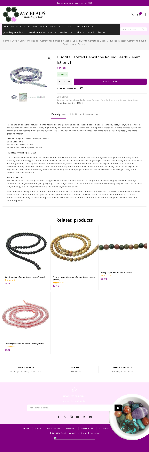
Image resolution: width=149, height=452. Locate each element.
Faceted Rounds (91, 100)
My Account (53, 428)
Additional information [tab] (84, 114)
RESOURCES (87, 428)
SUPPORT (71, 428)
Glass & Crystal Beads (79, 26)
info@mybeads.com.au (123, 371)
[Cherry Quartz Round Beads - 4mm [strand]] (26, 316)
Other (79, 32)
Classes (101, 32)
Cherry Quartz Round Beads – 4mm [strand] (24, 343)
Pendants (65, 32)
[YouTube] (77, 417)
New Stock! (133, 100)
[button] (49, 58)
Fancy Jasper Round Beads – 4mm (116, 272)
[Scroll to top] (142, 437)
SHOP (38, 428)
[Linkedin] (90, 417)
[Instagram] (71, 417)
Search (144, 30)
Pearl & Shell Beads (50, 26)
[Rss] (84, 417)
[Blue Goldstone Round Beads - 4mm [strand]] (26, 249)
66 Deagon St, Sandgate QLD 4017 (26, 371)
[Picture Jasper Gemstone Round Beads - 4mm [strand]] (74, 249)
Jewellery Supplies (13, 32)
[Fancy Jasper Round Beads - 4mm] (123, 247)
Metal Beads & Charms (41, 32)
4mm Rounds (75, 100)
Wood (91, 32)
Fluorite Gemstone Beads (113, 100)
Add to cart (110, 81)
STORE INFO (105, 428)
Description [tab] (58, 114)
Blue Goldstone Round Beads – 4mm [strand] (25, 277)
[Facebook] (58, 417)
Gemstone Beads (13, 26)
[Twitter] (65, 417)
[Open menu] (145, 14)
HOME (26, 428)
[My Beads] (24, 14)
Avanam (95, 433)
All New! (32, 26)
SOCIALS (121, 428)
